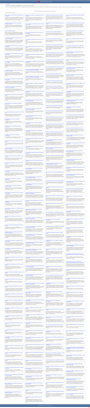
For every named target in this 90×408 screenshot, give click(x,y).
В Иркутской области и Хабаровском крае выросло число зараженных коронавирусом (74, 174)
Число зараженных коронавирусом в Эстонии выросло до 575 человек (14, 264)
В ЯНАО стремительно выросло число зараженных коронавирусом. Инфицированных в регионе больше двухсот (75, 262)
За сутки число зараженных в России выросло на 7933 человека (33, 308)
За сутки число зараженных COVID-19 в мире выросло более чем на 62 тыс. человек (14, 148)
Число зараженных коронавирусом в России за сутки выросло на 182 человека (14, 193)
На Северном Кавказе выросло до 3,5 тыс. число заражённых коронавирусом (55, 283)
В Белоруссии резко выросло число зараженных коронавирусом (53, 219)
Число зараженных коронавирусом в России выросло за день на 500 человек (34, 33)
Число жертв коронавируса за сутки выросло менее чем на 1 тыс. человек (75, 317)
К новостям (50, 1)
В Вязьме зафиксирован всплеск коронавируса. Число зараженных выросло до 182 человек (54, 164)
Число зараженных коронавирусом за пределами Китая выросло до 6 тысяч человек (33, 109)
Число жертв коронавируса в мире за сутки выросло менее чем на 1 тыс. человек (75, 394)
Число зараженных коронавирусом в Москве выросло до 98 (55, 110)
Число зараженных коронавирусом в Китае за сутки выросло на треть (14, 163)
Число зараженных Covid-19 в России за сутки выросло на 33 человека (34, 331)
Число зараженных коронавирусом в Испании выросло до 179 (55, 66)
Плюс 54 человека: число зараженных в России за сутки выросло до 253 (33, 323)
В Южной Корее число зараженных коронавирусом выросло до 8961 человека (75, 167)
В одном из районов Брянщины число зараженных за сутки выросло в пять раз (34, 338)
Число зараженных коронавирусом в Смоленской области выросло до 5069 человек (34, 100)
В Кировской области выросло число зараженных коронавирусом (53, 331)
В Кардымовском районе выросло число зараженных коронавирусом (54, 344)
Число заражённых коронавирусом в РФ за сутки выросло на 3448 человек (14, 46)
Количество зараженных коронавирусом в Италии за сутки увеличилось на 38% (74, 135)
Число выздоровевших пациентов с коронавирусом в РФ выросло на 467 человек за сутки (33, 177)
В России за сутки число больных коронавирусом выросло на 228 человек (34, 160)
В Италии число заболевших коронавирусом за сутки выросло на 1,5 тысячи (14, 368)
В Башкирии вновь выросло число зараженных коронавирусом (55, 226)
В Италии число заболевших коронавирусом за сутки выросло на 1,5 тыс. (14, 225)
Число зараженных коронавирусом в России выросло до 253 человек (14, 360)
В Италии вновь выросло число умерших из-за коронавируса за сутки (34, 352)
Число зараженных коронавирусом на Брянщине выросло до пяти (55, 172)
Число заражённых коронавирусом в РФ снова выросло (54, 80)
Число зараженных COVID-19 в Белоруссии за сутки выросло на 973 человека (34, 300)
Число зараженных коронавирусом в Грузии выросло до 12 (54, 52)
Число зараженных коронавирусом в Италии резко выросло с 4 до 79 (14, 112)
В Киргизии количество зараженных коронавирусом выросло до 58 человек (75, 237)
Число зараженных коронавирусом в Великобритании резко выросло (54, 187)
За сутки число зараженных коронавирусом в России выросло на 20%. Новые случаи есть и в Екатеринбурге (34, 76)
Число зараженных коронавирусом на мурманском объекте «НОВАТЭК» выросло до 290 (75, 68)
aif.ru (14, 12)
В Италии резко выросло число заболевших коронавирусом (75, 188)
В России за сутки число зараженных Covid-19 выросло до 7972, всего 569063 (34, 368)
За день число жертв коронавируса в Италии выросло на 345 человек (75, 60)
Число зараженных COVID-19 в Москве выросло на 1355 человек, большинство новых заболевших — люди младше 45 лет (75, 254)
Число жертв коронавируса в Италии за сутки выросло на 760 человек (14, 156)
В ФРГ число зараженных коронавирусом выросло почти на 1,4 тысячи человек (34, 24)
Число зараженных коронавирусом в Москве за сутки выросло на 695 (14, 141)
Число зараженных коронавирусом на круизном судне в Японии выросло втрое (74, 151)
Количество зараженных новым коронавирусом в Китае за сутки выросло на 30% (74, 52)
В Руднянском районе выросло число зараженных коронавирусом (53, 301)
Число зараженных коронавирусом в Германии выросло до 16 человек (14, 330)
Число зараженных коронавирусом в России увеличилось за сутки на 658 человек (34, 184)
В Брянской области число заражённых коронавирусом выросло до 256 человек (13, 392)
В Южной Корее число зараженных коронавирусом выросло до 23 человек (34, 55)
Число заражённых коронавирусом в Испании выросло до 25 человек (14, 294)
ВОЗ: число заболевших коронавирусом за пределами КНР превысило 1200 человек (54, 148)
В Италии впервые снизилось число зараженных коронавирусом (73, 211)
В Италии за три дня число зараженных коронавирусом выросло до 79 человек (13, 23)
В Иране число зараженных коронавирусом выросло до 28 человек (13, 353)
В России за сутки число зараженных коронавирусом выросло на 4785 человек (14, 79)
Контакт (45, 405)
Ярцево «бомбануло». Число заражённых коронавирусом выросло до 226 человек (13, 383)
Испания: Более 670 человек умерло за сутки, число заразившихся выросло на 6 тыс (74, 379)
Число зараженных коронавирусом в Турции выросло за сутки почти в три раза (14, 249)
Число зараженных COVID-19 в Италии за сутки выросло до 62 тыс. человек (14, 15)
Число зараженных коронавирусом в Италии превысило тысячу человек (33, 131)
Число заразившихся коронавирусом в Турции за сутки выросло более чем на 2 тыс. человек (33, 249)
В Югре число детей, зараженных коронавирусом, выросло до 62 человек (34, 15)
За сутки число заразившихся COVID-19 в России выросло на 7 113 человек (75, 309)
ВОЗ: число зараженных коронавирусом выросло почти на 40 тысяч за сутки (14, 171)
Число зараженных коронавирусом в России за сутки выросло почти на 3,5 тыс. (14, 208)
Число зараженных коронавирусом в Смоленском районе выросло (54, 258)
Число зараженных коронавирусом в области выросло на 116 (55, 59)
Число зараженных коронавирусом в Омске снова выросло (75, 45)
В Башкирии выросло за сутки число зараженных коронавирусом (12, 135)
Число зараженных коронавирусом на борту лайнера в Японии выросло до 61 (75, 84)
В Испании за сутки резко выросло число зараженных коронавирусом (13, 179)
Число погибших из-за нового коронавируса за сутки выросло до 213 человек (75, 301)
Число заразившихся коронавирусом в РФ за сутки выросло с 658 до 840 (75, 339)
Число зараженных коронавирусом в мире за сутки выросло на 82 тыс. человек (14, 62)
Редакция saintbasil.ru (49, 405)
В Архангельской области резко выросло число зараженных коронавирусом (75, 91)
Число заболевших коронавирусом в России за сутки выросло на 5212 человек (34, 257)
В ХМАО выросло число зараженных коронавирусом (53, 31)
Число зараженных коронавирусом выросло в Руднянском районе (54, 233)
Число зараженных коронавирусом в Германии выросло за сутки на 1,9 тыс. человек (13, 38)
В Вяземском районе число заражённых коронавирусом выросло (54, 267)
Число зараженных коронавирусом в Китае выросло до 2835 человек (34, 47)
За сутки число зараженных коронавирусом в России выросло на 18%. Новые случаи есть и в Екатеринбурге (34, 69)
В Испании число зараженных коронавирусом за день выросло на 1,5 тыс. (55, 366)
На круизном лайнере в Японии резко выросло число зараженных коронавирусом (74, 160)
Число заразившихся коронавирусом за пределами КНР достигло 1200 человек (54, 140)
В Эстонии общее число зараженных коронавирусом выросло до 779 (75, 15)
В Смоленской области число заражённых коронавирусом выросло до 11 (54, 240)
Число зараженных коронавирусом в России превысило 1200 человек (14, 95)
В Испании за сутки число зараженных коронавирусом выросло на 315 (13, 126)
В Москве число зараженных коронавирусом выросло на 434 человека (55, 309)
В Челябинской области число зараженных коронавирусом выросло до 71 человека (75, 75)
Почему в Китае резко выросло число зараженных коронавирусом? (73, 107)
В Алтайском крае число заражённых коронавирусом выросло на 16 (55, 337)
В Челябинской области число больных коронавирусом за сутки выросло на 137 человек (34, 235)
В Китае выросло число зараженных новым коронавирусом (75, 30)
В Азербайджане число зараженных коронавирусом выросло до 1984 (55, 392)
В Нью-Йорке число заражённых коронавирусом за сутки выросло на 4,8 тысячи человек (13, 87)
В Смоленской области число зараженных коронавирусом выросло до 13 (54, 317)
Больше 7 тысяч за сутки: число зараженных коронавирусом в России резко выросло (14, 375)
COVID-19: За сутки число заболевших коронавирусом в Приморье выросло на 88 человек (33, 209)
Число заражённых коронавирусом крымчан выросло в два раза (54, 204)
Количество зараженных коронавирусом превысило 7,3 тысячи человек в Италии (75, 355)
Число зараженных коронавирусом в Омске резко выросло (54, 324)
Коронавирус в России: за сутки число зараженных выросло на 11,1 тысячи (34, 315)
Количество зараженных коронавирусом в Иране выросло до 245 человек (75, 228)
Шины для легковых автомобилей (10, 30)
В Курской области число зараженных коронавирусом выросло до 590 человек (34, 62)
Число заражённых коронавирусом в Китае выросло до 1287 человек (34, 40)
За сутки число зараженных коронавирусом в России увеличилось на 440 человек (33, 193)
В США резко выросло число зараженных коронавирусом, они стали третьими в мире (75, 182)
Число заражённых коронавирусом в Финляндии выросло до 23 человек (14, 316)
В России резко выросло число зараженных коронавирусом (54, 212)
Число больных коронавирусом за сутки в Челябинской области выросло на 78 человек (33, 227)
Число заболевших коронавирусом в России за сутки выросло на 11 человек (34, 153)
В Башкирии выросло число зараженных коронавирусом (54, 105)
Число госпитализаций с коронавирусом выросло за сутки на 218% (75, 325)
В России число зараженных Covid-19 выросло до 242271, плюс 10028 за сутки (34, 376)
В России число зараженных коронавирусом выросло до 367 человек (14, 286)
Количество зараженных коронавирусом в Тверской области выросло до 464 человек (75, 245)
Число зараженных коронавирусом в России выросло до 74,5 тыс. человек (14, 308)
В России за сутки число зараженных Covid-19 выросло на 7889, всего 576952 (34, 383)
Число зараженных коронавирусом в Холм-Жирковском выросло (54, 249)
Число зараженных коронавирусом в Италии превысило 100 (75, 114)
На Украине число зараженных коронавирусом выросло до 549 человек (14, 272)
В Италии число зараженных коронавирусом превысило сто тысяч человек (34, 139)
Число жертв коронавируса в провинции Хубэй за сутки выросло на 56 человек (74, 364)
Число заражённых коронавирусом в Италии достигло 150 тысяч (74, 204)
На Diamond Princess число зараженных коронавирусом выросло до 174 (54, 375)
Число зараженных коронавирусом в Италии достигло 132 (74, 121)
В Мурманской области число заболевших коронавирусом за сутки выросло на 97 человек (34, 242)
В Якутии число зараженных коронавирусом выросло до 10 (54, 92)
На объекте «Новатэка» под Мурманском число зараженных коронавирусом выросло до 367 (75, 100)
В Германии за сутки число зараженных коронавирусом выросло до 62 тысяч (13, 186)
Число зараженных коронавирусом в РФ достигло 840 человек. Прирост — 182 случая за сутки (34, 283)
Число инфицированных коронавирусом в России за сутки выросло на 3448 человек (34, 275)
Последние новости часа (41, 405)
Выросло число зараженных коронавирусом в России (54, 73)
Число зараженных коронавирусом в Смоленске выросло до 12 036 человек (14, 337)
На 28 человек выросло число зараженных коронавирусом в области (14, 300)
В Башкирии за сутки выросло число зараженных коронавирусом (12, 119)
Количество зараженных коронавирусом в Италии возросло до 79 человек (75, 270)
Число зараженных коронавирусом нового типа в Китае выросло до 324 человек (33, 116)
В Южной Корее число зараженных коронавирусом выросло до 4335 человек (34, 91)
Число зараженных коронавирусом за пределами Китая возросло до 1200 (33, 292)
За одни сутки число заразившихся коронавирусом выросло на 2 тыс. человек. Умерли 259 (34, 266)
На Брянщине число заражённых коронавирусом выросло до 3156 (55, 196)
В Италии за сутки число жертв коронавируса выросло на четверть (33, 360)
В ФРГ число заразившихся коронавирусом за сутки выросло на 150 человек (34, 146)
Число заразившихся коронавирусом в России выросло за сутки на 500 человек (34, 168)
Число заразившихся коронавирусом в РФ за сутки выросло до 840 (75, 331)
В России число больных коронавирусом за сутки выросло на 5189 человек (34, 201)
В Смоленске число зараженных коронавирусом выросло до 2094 (55, 383)
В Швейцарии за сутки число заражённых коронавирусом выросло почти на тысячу (13, 232)
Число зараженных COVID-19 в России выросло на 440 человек (33, 390)
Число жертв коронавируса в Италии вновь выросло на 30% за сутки (34, 345)
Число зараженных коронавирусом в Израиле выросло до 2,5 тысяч (75, 39)
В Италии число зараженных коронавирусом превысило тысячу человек (33, 123)
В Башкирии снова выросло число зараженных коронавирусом (55, 180)
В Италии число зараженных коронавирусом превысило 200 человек (34, 84)
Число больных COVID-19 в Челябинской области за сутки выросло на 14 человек (74, 371)
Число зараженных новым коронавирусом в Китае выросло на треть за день (75, 143)
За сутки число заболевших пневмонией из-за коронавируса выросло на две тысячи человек (75, 387)
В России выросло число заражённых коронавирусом (54, 38)
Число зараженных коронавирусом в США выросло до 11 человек (13, 216)
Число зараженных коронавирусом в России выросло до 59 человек (14, 323)
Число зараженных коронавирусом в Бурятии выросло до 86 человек (14, 257)
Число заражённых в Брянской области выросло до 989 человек (33, 397)
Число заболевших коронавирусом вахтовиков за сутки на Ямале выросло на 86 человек (34, 218)
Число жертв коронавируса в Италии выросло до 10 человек (55, 155)
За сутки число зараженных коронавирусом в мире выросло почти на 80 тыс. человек (14, 70)
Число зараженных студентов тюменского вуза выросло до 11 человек (55, 23)
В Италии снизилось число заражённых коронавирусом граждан (74, 196)
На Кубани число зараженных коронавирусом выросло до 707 (55, 99)
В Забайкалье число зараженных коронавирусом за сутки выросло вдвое (13, 201)
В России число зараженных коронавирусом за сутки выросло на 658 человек (14, 54)
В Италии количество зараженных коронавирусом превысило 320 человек (75, 278)
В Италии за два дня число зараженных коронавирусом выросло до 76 (13, 103)
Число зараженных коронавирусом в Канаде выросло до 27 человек (14, 279)
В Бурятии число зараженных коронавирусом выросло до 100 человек (14, 346)
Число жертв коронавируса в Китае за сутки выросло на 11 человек (75, 292)
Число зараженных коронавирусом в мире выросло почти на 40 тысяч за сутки (14, 241)
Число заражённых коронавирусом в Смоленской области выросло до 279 (54, 292)
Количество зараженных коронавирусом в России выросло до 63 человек (75, 219)
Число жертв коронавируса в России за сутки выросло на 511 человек (75, 286)
